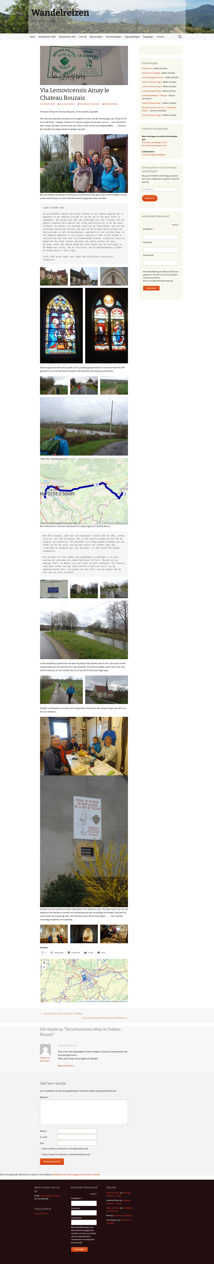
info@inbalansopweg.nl (50, 1195)
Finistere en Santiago (151, 73)
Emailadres (148, 229)
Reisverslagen (96, 36)
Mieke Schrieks (111, 104)
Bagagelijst (148, 36)
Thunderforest (91, 1001)
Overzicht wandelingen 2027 (154, 145)
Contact (160, 36)
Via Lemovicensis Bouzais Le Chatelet (105, 1017)
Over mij (82, 36)
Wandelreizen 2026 (47, 36)
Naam (43, 1130)
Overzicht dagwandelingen (153, 154)
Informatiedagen (113, 36)
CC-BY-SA (123, 1001)
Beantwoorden (67, 1065)
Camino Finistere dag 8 (152, 86)
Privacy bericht (40, 1213)
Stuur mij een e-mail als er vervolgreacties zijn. (65, 1148)
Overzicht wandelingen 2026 (154, 142)
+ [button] (44, 963)
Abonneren (150, 198)
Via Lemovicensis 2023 (89, 104)
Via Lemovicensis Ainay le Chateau (61, 1013)
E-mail (44, 1137)
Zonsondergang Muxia (151, 91)
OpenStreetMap (104, 1001)
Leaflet (81, 1001)
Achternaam (148, 255)
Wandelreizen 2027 (67, 36)
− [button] (44, 967)
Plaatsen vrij (147, 68)
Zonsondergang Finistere (153, 77)
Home (32, 36)
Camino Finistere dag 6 (152, 115)
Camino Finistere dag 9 (152, 82)
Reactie (44, 1097)
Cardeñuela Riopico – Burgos (154, 95)
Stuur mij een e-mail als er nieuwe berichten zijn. (66, 1154)
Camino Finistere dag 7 (152, 103)
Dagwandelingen (132, 36)
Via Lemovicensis (67, 104)
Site (42, 1143)
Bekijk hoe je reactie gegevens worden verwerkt (76, 1174)
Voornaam (147, 242)
